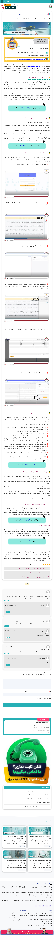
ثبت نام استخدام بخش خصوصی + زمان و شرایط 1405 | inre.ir (40, 916)
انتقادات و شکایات (23, 915)
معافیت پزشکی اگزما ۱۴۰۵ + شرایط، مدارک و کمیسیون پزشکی (37, 806)
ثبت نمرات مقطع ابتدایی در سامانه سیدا (41, 727)
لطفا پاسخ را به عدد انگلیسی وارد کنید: (44, 698)
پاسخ (6, 600)
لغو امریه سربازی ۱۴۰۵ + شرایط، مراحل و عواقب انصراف (38, 791)
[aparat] (50, 906)
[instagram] (5, 1)
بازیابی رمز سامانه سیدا (25, 146)
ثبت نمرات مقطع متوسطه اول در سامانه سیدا (40, 730)
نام (50, 691)
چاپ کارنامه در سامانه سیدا (28, 465)
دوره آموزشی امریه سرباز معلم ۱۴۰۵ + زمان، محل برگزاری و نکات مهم (36, 795)
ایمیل (25, 691)
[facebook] (36, 906)
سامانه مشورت (12, 918)
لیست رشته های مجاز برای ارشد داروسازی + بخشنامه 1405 (38, 798)
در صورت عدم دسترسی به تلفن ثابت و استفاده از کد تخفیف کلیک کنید (31, 59)
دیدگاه (49, 677)
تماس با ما (13, 915)
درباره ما (25, 918)
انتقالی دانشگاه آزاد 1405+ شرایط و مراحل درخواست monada (43, 922)
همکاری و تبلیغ (12, 913)
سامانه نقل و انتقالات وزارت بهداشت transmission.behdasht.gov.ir (44, 929)
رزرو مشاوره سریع (23, 913)
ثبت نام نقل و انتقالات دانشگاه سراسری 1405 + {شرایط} (40, 919)
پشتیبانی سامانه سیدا (25, 520)
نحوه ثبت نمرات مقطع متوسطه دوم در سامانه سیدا (39, 733)
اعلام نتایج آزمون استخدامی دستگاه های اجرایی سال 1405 (40, 926)
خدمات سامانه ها (40, 18)
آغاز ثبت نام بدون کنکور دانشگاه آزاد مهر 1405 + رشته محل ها (39, 913)
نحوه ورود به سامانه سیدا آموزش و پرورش (40, 725)
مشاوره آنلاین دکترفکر (22, 920)
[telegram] (8, 1)
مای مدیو (13, 920)
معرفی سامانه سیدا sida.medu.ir (42, 722)
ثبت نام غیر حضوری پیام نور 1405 (43, 802)
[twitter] (43, 906)
